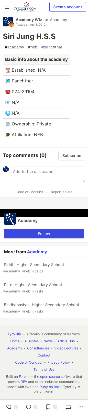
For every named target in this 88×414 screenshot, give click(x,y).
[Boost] (68, 407)
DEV (24, 382)
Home (15, 341)
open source (50, 376)
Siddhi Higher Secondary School (33, 267)
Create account (67, 6)
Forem (24, 376)
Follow (44, 233)
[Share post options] (81, 407)
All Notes (31, 341)
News (48, 341)
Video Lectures (66, 348)
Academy (58, 19)
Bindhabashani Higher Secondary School (41, 307)
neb (32, 47)
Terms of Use (44, 369)
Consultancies (38, 348)
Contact (44, 355)
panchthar (51, 47)
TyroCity (14, 334)
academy (14, 47)
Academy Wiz (29, 19)
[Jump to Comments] (31, 407)
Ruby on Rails (50, 387)
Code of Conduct (29, 192)
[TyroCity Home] (25, 7)
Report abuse (61, 192)
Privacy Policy (58, 362)
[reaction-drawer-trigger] (11, 407)
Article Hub (66, 341)
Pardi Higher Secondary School (32, 287)
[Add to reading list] (51, 407)
